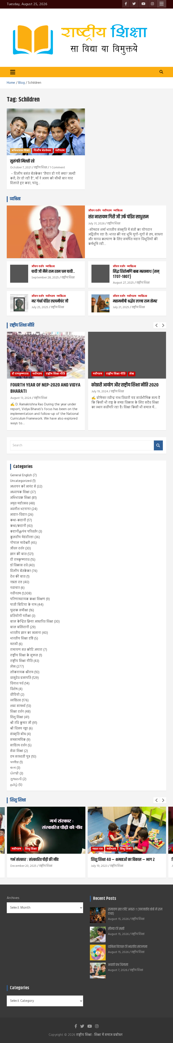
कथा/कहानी (18, 526)
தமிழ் (14, 785)
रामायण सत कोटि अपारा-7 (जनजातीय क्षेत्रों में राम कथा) (135, 912)
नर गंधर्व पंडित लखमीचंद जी (50, 301)
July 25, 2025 (40, 307)
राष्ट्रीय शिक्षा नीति (22, 325)
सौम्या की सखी (116, 929)
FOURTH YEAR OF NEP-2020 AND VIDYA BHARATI (45, 388)
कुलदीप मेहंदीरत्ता (22, 537)
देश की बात (17, 576)
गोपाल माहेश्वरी (20, 543)
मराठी (14, 644)
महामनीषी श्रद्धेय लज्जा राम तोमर (135, 301)
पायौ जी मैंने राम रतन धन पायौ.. (53, 271)
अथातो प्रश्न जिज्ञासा (118, 965)
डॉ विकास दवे (19, 565)
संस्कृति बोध (18, 734)
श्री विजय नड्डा (19, 728)
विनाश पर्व (16, 683)
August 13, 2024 (20, 398)
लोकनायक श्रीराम (21, 672)
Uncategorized (21, 481)
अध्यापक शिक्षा (20, 492)
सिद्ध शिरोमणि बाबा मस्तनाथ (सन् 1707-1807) (136, 274)
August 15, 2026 (118, 919)
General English (21, 475)
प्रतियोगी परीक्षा (20, 616)
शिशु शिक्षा (16, 717)
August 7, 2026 (117, 970)
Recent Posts (104, 898)
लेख (131, 374)
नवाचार (15, 588)
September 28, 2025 (45, 277)
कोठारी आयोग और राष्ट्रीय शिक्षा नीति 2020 (125, 385)
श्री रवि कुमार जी (20, 723)
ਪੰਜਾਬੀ (14, 773)
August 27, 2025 (123, 282)
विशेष (14, 689)
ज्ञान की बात (18, 554)
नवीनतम (60, 150)
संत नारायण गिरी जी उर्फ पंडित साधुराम (118, 217)
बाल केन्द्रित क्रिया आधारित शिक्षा (31, 621)
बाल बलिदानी (19, 627)
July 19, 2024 (99, 391)
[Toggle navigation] (13, 72)
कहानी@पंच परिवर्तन (24, 531)
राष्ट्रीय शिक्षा (40, 167)
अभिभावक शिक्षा (20, 150)
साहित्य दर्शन (18, 745)
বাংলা (13, 768)
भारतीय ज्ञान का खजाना (25, 633)
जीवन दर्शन (94, 211)
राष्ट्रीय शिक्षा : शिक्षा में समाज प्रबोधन (99, 1035)
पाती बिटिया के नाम (23, 604)
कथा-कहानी (18, 520)
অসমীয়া (14, 762)
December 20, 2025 (23, 866)
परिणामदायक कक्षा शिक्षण (27, 599)
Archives (13, 898)
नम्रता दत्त (16, 582)
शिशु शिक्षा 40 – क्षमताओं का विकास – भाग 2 (123, 859)
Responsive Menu (161, 4)
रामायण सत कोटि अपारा (26, 649)
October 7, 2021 (20, 167)
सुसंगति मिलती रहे (22, 161)
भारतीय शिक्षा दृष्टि (21, 638)
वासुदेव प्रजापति (20, 678)
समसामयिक (18, 740)
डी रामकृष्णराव (20, 374)
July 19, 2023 (99, 866)
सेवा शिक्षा (16, 751)
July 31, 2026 (96, 223)
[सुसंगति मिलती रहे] (46, 131)
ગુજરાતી (16, 779)
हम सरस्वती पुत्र (20, 756)
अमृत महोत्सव (19, 503)
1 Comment (57, 167)
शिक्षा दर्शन (17, 711)
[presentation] (156, 325)
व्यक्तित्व (15, 199)
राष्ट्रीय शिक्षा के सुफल (24, 655)
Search (158, 445)
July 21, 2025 (121, 307)
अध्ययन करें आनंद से (23, 486)
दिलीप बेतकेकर (42, 150)
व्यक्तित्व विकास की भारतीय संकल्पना (127, 947)
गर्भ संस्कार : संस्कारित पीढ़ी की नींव (34, 859)
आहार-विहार (18, 514)
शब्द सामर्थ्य (17, 706)
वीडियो (15, 695)
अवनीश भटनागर (20, 509)
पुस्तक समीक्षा (19, 610)
